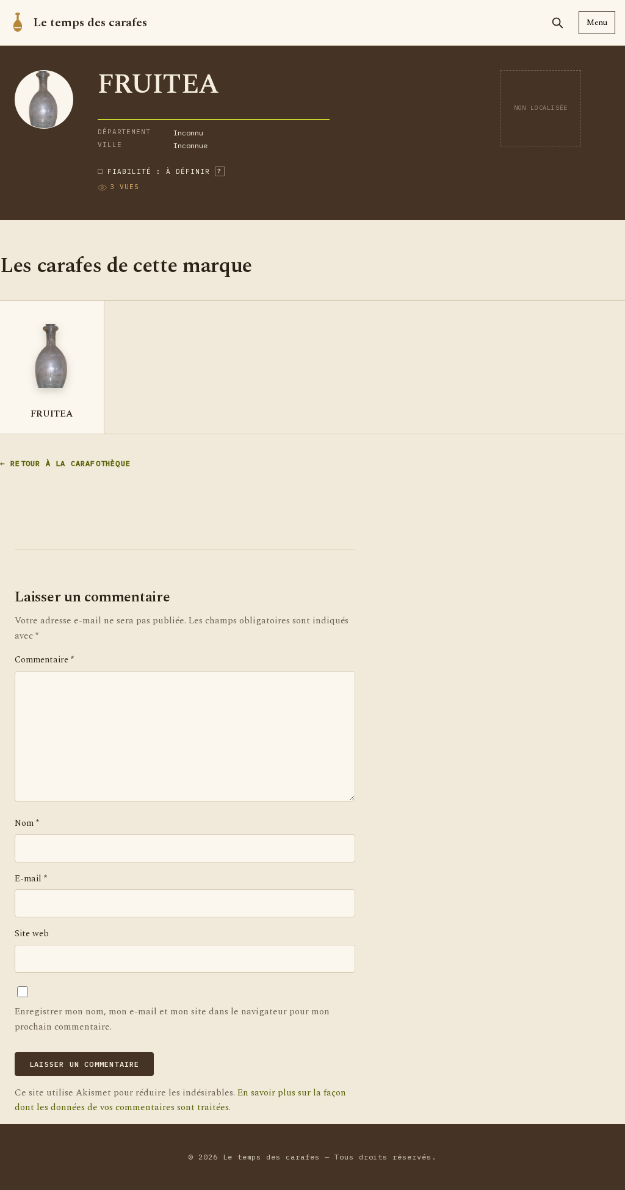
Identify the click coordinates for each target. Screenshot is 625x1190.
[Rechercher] (557, 22)
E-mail (31, 879)
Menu (597, 22)
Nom (27, 823)
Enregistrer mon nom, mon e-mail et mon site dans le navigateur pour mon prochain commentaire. (172, 1019)
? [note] (219, 171)
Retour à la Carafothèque (70, 463)
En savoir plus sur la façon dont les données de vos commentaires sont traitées (180, 1100)
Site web (32, 934)
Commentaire (44, 660)
